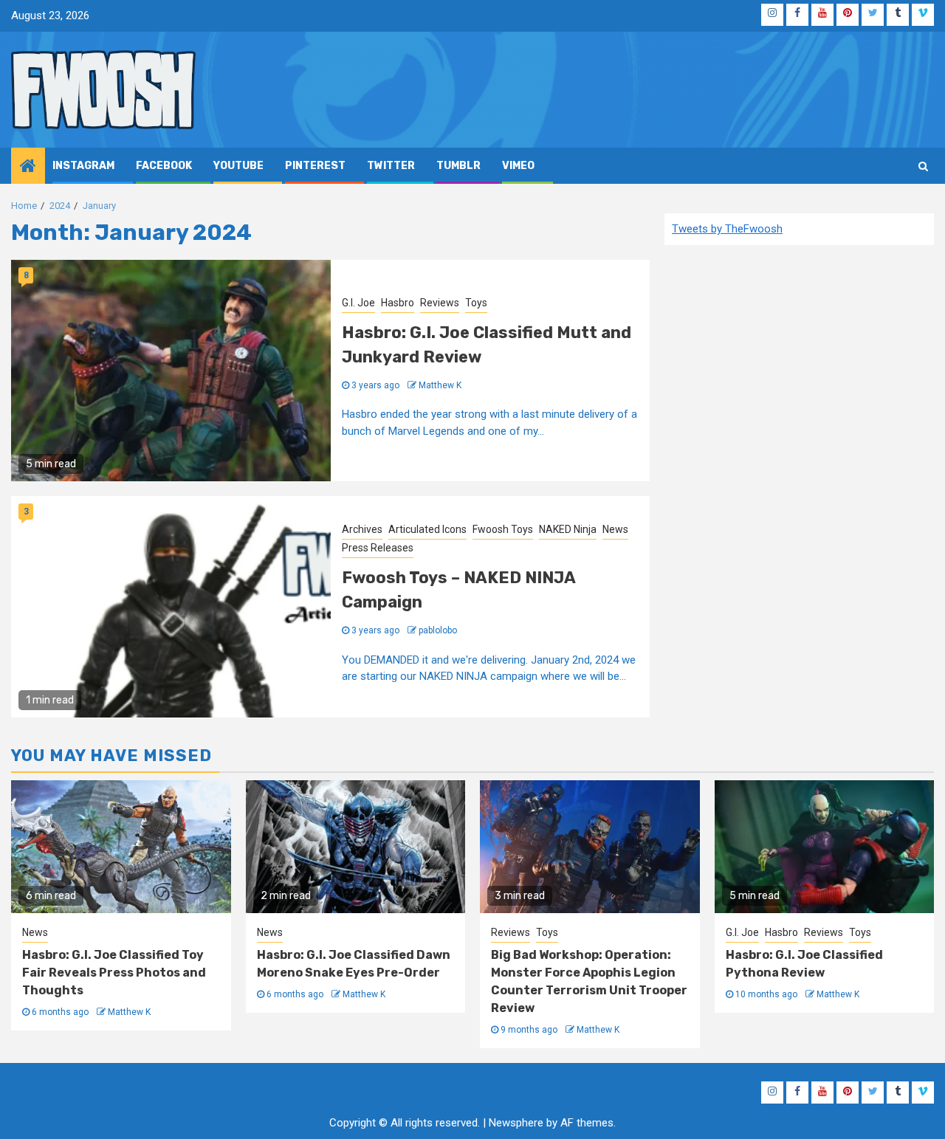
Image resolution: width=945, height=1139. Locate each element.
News (615, 529)
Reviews (439, 303)
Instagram (83, 165)
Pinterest (315, 165)
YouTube (238, 165)
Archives (362, 529)
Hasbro (397, 303)
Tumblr (458, 165)
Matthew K (440, 385)
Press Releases (377, 548)
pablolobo (438, 630)
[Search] (923, 166)
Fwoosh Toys (502, 529)
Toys (476, 303)
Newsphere (516, 1122)
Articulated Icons (427, 529)
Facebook (164, 165)
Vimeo (518, 165)
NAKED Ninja (568, 529)
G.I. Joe (358, 303)
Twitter (391, 165)
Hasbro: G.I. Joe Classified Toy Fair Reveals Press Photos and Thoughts (114, 972)
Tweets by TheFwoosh (727, 228)
